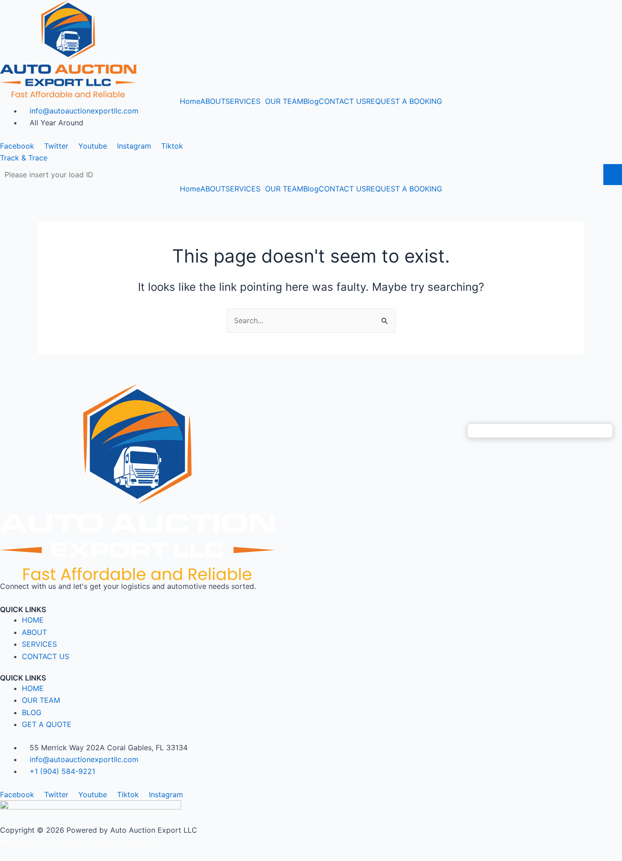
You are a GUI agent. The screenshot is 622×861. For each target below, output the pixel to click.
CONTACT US (342, 101)
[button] (245, 101)
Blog (311, 101)
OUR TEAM (284, 101)
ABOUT (212, 101)
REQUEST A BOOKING (404, 101)
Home (190, 101)
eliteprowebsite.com (126, 842)
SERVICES (242, 101)
